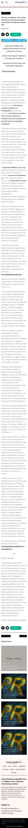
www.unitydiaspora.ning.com (11, 274)
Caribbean (21, 766)
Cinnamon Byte (18, 826)
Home (4, 766)
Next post (23, 636)
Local (10, 766)
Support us (15, 35)
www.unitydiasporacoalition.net (12, 546)
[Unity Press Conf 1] (14, 74)
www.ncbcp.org (6, 549)
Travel (15, 766)
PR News (6, 13)
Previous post (5, 636)
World (12, 769)
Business (5, 769)
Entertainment (20, 769)
